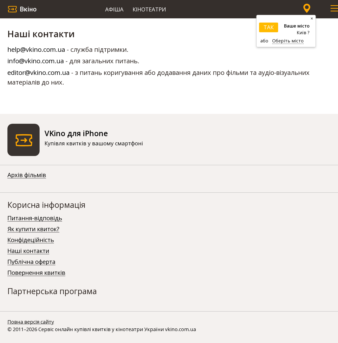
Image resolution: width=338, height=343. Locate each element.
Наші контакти (28, 251)
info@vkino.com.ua (35, 60)
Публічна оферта (31, 262)
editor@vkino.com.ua (38, 72)
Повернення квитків (36, 273)
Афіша (114, 9)
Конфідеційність (30, 240)
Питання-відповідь (34, 218)
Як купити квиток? (33, 229)
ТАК (269, 27)
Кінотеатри (149, 9)
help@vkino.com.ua (36, 49)
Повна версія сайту (30, 321)
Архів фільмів (26, 175)
